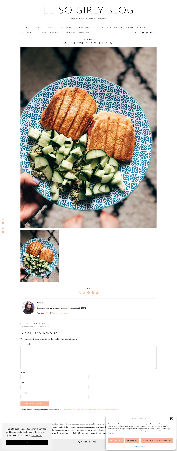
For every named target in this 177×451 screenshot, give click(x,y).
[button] (172, 418)
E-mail (23, 382)
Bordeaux (27, 32)
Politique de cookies (139, 446)
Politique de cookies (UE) (75, 32)
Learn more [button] (36, 435)
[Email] (151, 32)
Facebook (89, 442)
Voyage (54, 32)
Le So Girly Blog (88, 11)
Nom (23, 372)
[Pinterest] (143, 32)
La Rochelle (143, 28)
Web (48, 313)
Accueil (26, 28)
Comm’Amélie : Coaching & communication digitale (106, 28)
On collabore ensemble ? (61, 28)
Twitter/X (55, 313)
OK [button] (27, 442)
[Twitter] (135, 32)
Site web (23, 392)
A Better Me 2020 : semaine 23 (35, 325)
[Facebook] (147, 32)
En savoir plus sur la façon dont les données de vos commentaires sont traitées (89, 409)
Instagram (64, 313)
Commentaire (26, 344)
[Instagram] (139, 32)
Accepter (116, 440)
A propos (39, 28)
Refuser (132, 440)
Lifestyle (41, 32)
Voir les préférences (157, 440)
